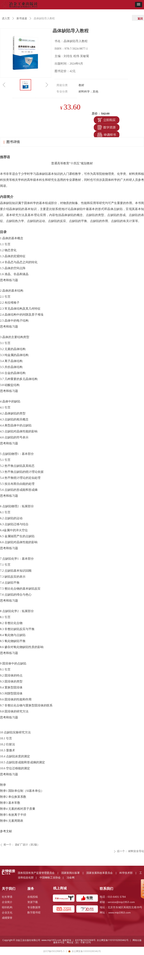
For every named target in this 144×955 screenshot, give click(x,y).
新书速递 (21, 18)
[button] (138, 4)
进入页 (6, 18)
